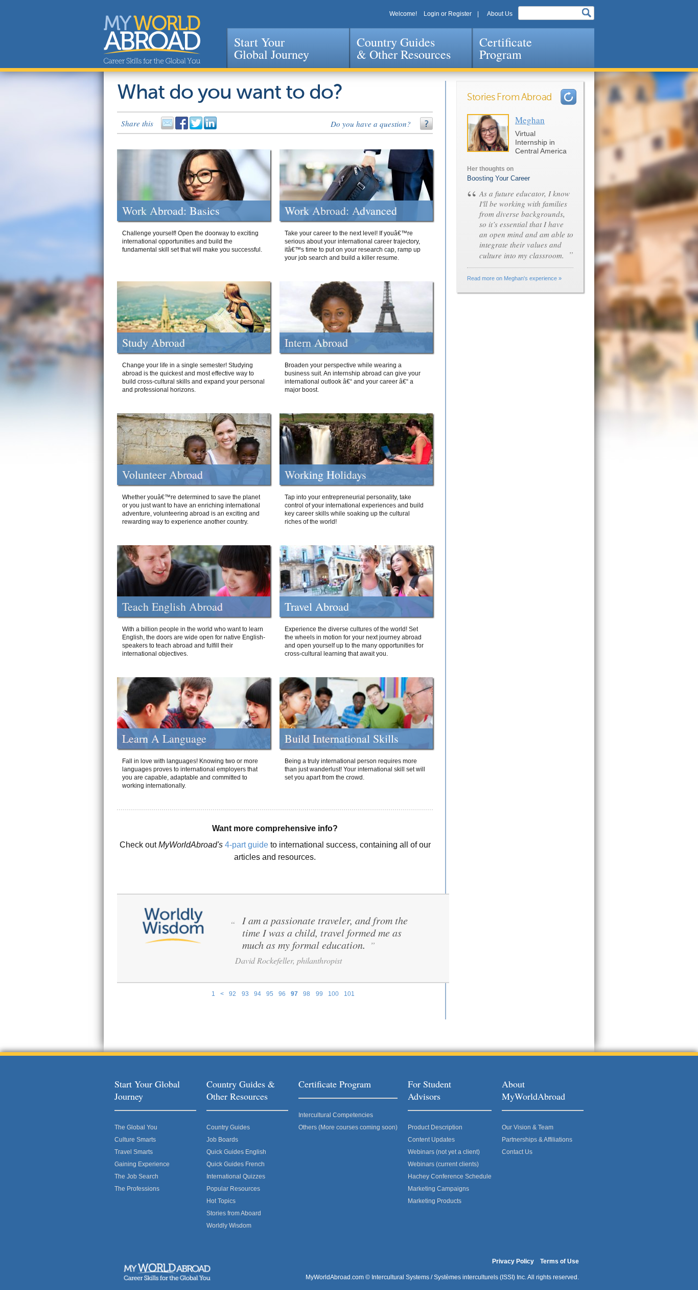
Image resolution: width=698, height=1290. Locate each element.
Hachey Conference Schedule (450, 1176)
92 (232, 993)
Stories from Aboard (233, 1213)
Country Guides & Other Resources (404, 48)
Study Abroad (153, 343)
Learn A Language (164, 738)
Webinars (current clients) (443, 1164)
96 (282, 993)
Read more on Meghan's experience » (514, 278)
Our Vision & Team (527, 1127)
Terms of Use (559, 1261)
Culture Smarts (135, 1139)
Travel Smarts (133, 1151)
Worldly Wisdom (228, 1225)
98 (306, 993)
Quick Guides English (236, 1151)
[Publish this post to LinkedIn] (211, 127)
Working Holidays (325, 475)
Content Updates (431, 1139)
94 (257, 993)
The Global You (135, 1127)
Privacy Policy (513, 1261)
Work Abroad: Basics (171, 211)
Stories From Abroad (509, 97)
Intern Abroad (316, 343)
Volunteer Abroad (162, 475)
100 (333, 993)
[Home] (152, 39)
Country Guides (228, 1127)
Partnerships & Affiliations (537, 1139)
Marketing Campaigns (438, 1188)
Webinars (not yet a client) (444, 1151)
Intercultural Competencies (335, 1115)
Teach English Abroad (172, 606)
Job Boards (222, 1139)
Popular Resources (233, 1188)
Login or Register (448, 13)
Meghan (530, 120)
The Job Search (136, 1176)
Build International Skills (342, 738)
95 (269, 993)
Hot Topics (221, 1201)
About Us (500, 13)
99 (319, 993)
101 (349, 993)
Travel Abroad (317, 606)
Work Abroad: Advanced (341, 211)
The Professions (136, 1188)
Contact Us (517, 1151)
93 (245, 993)
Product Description (435, 1127)
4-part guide (246, 844)
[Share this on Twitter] (197, 127)
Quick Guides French (235, 1164)
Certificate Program (505, 48)
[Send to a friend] (168, 127)
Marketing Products (434, 1201)
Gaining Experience (142, 1164)
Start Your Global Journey (271, 48)
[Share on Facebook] (182, 127)
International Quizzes (235, 1176)
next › (568, 96)
